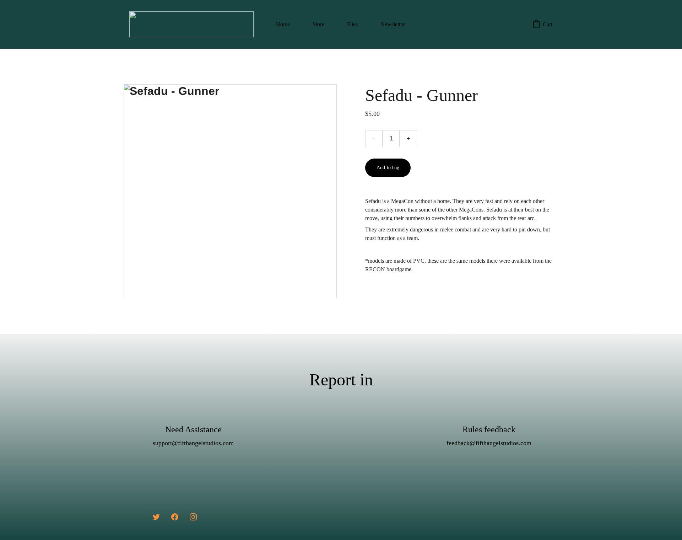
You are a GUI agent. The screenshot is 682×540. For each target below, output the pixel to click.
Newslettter (393, 24)
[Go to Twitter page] (156, 516)
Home (283, 24)
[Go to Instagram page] (193, 516)
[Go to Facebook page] (174, 516)
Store (318, 24)
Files (352, 24)
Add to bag (388, 167)
